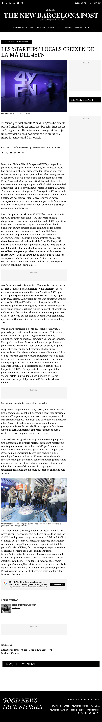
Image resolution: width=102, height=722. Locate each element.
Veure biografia (16, 608)
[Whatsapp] (14, 152)
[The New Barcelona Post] (22, 703)
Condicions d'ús (77, 710)
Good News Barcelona (40, 649)
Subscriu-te (80, 3)
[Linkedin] (10, 152)
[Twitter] (6, 152)
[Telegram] (19, 152)
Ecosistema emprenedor (16, 42)
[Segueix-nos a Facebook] (2, 3)
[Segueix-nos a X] (6, 3)
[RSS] (22, 3)
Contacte (53, 706)
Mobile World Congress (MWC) (30, 164)
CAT (95, 3)
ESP (99, 3)
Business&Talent (10, 653)
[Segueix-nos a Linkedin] (10, 3)
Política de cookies (80, 706)
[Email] (23, 152)
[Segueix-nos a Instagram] (14, 3)
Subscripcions (93, 710)
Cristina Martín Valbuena (14, 147)
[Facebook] (2, 152)
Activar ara (56, 584)
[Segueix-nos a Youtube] (18, 3)
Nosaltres (64, 706)
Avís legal (95, 706)
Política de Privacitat (59, 710)
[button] (91, 3)
